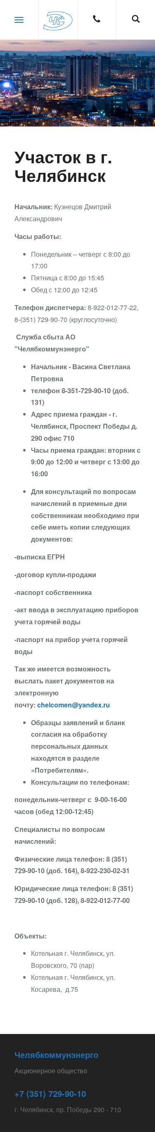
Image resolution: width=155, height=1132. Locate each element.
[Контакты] (97, 19)
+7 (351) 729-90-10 (50, 1093)
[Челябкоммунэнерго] (58, 19)
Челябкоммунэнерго (56, 1054)
